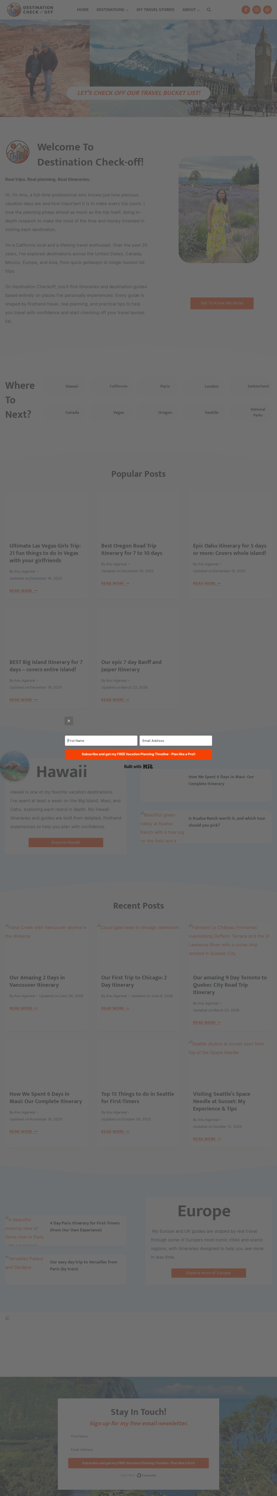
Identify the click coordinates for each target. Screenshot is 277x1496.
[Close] (68, 721)
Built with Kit (138, 766)
